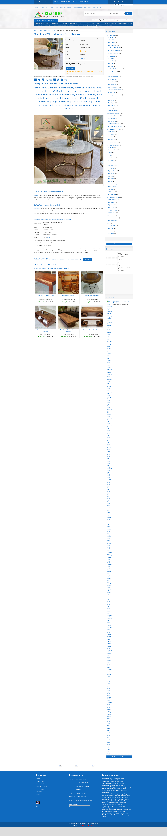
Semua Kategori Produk (45, 20)
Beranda (36, 30)
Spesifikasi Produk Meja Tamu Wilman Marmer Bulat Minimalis (52, 219)
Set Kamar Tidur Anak (114, 48)
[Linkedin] (54, 80)
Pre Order (71, 68)
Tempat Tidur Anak (113, 53)
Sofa (108, 223)
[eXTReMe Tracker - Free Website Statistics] (38, 802)
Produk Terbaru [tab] (53, 264)
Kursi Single (111, 134)
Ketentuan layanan (66, 7)
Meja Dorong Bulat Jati (68, 295)
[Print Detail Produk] (65, 80)
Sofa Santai (111, 228)
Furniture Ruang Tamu (44, 30)
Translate (130, 7)
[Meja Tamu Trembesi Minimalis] (45, 282)
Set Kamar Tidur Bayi (114, 50)
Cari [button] (129, 13)
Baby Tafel (111, 40)
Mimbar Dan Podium (113, 218)
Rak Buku (110, 108)
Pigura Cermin (112, 186)
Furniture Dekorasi (112, 71)
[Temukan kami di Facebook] (67, 766)
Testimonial (97, 7)
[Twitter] (39, 80)
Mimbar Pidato (112, 105)
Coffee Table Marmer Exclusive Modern (48, 205)
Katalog (39, 794)
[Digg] (47, 80)
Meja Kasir (111, 66)
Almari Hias (111, 147)
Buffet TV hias (112, 157)
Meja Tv (110, 181)
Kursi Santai (111, 163)
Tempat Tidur (111, 212)
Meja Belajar (111, 42)
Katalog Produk (120, 244)
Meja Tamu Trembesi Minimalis (45, 295)
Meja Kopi (53, 30)
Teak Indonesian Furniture (86, 825)
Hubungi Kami (46, 302)
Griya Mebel (72, 823)
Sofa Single (111, 231)
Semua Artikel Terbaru (120, 756)
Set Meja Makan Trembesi (115, 126)
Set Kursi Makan (112, 142)
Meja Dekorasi (112, 84)
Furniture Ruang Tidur (113, 197)
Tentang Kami (44, 7)
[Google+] (43, 80)
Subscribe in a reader (42, 806)
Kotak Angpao (112, 79)
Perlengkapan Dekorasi (114, 89)
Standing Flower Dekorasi (115, 95)
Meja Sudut (111, 178)
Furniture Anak (111, 35)
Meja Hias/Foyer (112, 171)
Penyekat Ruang (112, 184)
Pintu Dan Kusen (112, 220)
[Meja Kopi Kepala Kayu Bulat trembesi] (92, 282)
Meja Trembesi (112, 121)
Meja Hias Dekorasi (113, 87)
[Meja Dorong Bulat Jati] (68, 282)
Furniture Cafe (111, 56)
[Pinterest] (58, 80)
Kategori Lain (110, 215)
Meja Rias (110, 205)
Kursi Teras (111, 168)
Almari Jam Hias (112, 150)
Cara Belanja (78, 7)
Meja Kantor (111, 100)
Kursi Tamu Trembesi (114, 116)
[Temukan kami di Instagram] (100, 766)
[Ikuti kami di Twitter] (83, 766)
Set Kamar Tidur (112, 210)
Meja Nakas (111, 202)
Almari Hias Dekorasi (113, 74)
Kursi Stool (111, 136)
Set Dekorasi (111, 92)
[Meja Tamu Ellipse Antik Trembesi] (92, 317)
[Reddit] (50, 80)
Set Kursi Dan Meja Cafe (114, 68)
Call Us (49, 237)
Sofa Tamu (111, 233)
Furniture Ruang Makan (113, 129)
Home (36, 7)
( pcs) (117, 1)
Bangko (110, 152)
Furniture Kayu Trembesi (113, 113)
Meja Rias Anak (112, 45)
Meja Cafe (111, 63)
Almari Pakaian (112, 199)
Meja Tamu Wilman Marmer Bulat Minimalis (57, 34)
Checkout (124, 1)
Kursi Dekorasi (112, 82)
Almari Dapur (111, 131)
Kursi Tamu (111, 165)
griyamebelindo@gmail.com (84, 800)
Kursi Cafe (111, 61)
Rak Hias (110, 189)
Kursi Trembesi (112, 118)
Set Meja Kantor (112, 110)
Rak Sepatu (111, 191)
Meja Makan (111, 139)
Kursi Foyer (111, 160)
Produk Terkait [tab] (41, 264)
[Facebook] (35, 80)
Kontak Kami (54, 7)
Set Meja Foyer (112, 194)
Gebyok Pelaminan (113, 76)
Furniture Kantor (111, 98)
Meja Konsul (111, 173)
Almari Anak (111, 37)
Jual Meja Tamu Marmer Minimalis (48, 192)
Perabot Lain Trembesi (114, 123)
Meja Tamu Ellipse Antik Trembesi (92, 329)
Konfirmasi (87, 7)
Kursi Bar (110, 58)
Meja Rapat (111, 102)
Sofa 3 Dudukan (112, 225)
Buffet (109, 155)
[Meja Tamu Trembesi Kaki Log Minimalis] (68, 317)
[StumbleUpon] (62, 80)
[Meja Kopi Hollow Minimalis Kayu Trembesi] (45, 317)
